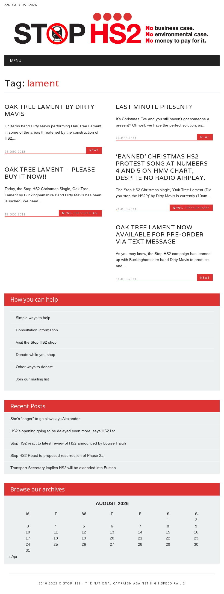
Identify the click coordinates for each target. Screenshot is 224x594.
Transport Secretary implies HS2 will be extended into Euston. (63, 468)
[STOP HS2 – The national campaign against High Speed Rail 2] (112, 43)
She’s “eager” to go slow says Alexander (45, 418)
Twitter (107, 17)
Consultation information (37, 330)
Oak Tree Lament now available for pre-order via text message (160, 234)
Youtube (117, 17)
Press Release (197, 208)
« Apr (12, 556)
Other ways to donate (34, 367)
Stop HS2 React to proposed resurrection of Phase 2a (57, 455)
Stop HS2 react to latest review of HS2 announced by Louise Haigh (68, 443)
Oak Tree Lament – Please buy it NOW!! (50, 173)
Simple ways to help (33, 318)
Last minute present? (154, 106)
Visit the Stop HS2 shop (36, 342)
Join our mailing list (32, 379)
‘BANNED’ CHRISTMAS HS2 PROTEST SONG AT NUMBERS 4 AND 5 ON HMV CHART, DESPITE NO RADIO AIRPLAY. (162, 167)
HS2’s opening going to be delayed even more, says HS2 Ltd (63, 431)
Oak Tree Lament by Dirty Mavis (50, 110)
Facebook (97, 17)
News (94, 150)
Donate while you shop (35, 354)
